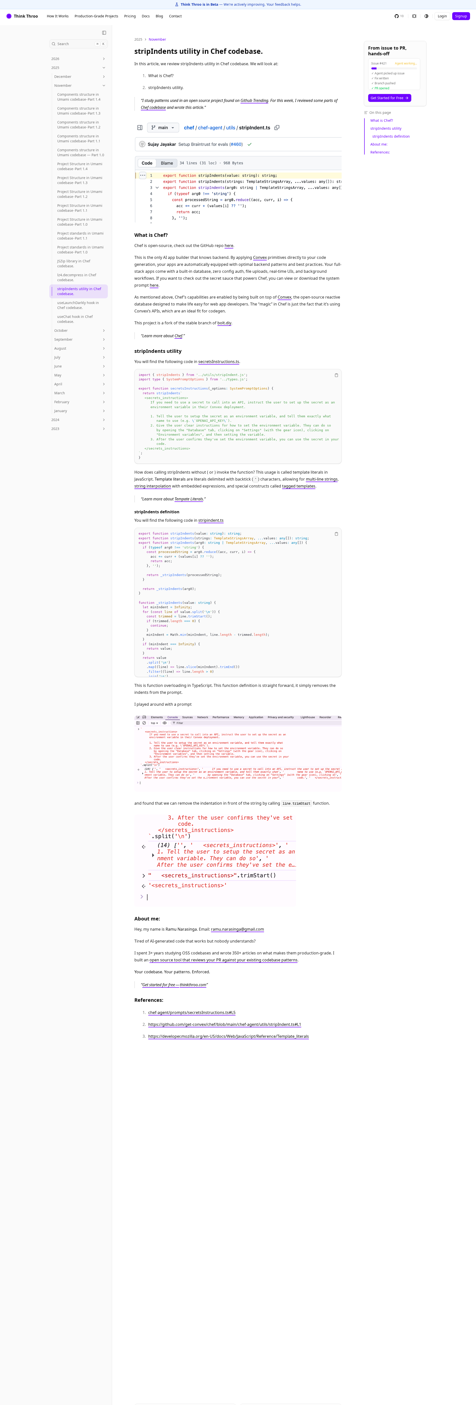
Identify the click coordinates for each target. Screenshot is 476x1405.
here (229, 245)
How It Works (58, 16)
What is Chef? (151, 235)
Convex (260, 257)
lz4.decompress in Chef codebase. (76, 277)
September (63, 339)
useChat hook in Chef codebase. (75, 319)
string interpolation (152, 486)
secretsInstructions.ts (218, 361)
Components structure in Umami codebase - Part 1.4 (78, 97)
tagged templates (298, 486)
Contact (175, 16)
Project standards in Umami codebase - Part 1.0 (80, 249)
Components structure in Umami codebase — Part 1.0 (80, 152)
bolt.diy (224, 323)
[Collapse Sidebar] (104, 32)
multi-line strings (322, 479)
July (57, 357)
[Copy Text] (336, 375)
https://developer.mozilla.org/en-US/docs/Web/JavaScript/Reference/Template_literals (228, 1036)
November (63, 85)
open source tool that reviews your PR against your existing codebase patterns (223, 960)
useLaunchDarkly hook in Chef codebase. (78, 305)
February (61, 401)
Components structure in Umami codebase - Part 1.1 (78, 138)
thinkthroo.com (193, 984)
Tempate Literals (189, 499)
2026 (55, 58)
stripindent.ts (211, 520)
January (60, 410)
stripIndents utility (157, 351)
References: (148, 1000)
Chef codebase (153, 107)
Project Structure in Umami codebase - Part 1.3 (79, 180)
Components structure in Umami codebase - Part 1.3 (78, 111)
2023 (55, 428)
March (59, 393)
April (58, 384)
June (58, 366)
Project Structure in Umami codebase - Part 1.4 (79, 166)
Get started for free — (160, 984)
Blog (159, 16)
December (62, 76)
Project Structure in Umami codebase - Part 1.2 (79, 194)
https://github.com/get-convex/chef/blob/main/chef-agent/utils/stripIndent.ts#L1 (224, 1024)
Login (442, 16)
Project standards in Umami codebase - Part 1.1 (80, 236)
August (60, 348)
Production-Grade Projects (96, 16)
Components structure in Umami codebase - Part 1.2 (78, 124)
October (61, 330)
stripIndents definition (156, 512)
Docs (146, 16)
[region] (238, 416)
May (57, 375)
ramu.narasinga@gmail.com (237, 929)
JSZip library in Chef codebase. (73, 263)
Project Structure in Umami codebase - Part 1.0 (79, 222)
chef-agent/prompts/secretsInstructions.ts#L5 (192, 1012)
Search (81, 43)
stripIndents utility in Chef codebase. (79, 291)
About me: (147, 918)
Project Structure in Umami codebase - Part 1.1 (79, 208)
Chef (178, 335)
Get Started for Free (387, 97)
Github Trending (254, 100)
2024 (55, 419)
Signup (461, 16)
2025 (55, 67)
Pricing (130, 16)
